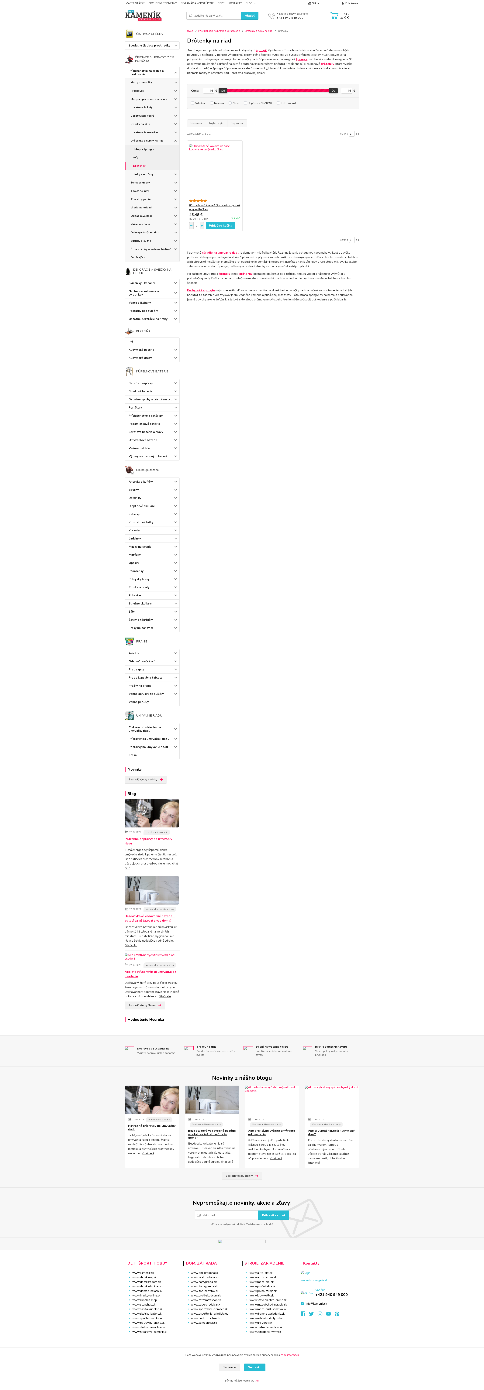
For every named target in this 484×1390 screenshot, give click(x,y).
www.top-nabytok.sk (204, 1291)
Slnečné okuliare (140, 603)
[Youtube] (330, 1315)
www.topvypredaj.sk (204, 1286)
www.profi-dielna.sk (262, 1286)
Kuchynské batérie (141, 350)
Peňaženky (136, 571)
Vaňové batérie (139, 448)
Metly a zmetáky (141, 82)
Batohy (134, 490)
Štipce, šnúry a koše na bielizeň (151, 249)
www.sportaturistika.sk (147, 1318)
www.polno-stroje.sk (263, 1291)
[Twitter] (313, 1315)
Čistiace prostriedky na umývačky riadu (145, 729)
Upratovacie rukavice (144, 132)
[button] (210, 1330)
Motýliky (135, 555)
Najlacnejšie (216, 123)
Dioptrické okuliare (142, 506)
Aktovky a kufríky (141, 482)
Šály (132, 612)
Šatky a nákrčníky (141, 620)
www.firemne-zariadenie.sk (267, 1314)
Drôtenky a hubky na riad (147, 140)
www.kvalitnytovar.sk (205, 1277)
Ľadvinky (135, 538)
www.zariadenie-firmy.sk (265, 1332)
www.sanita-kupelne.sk (147, 1309)
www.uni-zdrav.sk (261, 1323)
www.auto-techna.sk (263, 1277)
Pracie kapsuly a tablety (145, 678)
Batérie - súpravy (141, 383)
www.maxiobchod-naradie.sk (268, 1304)
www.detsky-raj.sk (144, 1277)
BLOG (249, 3)
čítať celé (131, 945)
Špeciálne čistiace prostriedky (149, 45)
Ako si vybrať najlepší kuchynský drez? (331, 1132)
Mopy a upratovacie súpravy (149, 99)
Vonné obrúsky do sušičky (146, 694)
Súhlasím (254, 1367)
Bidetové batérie (140, 391)
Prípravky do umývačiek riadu (149, 739)
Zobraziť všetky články (142, 1005)
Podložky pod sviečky (143, 311)
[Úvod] (154, 16)
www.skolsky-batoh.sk (146, 1314)
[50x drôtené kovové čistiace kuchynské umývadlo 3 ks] (214, 169)
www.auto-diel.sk (261, 1273)
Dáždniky (135, 498)
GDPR (221, 3)
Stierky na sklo (140, 124)
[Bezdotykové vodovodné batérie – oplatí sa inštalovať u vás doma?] (152, 891)
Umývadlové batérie (143, 440)
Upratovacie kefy (141, 107)
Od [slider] (223, 91)
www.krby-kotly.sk (262, 1295)
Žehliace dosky (140, 182)
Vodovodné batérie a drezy (160, 909)
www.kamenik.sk (143, 1273)
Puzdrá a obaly (139, 587)
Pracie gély (136, 669)
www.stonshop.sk (143, 1304)
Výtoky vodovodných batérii (148, 456)
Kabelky (134, 514)
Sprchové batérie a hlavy (146, 432)
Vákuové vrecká (140, 224)
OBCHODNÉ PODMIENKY (162, 3)
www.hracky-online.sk (146, 1295)
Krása (133, 755)
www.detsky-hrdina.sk (146, 1286)
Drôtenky (139, 166)
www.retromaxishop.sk (206, 1300)
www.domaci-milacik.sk (147, 1291)
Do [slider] (333, 91)
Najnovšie (196, 123)
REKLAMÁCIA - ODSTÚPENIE (197, 3)
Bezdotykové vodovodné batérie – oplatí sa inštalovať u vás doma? (150, 918)
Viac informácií (290, 1355)
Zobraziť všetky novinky (143, 779)
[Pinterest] (337, 1315)
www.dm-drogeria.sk (204, 1273)
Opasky (134, 563)
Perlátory (135, 407)
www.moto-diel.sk (262, 1282)
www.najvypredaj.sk (204, 1282)
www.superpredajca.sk (205, 1304)
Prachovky (137, 91)
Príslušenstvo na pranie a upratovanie (146, 72)
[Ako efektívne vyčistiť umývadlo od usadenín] (152, 958)
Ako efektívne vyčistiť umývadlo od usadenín (150, 974)
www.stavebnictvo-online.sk (268, 1300)
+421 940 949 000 (290, 18)
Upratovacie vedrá (142, 116)
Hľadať (249, 16)
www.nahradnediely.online (267, 1318)
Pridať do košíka (220, 226)
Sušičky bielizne (141, 241)
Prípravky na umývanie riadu (148, 747)
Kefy (135, 157)
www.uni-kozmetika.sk (205, 1318)
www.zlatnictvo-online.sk (148, 1327)
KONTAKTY (235, 3)
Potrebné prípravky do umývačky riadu (148, 841)
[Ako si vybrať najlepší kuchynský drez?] (332, 1100)
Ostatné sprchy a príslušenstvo (150, 399)
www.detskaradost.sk (146, 1282)
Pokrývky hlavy (139, 579)
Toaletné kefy (140, 191)
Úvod (190, 31)
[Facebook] (305, 1315)
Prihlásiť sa (270, 1215)
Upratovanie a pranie (157, 832)
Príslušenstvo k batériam (146, 416)
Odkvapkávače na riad (145, 232)
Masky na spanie (140, 547)
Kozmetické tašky (141, 522)
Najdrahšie (237, 123)
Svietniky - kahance (142, 283)
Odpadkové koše (141, 216)
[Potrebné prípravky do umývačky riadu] (152, 814)
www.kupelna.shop (144, 1300)
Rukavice (135, 595)
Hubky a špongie (143, 149)
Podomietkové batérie (144, 424)
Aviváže (134, 653)
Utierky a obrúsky (142, 174)
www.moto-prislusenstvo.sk (268, 1309)
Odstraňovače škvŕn (142, 661)
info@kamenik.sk (316, 1304)
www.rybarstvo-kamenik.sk (149, 1332)
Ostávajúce (138, 257)
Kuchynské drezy (140, 358)
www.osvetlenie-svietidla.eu (209, 1314)
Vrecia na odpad (141, 207)
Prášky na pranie (140, 686)
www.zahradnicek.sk (204, 1323)
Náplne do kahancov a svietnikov (144, 292)
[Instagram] (322, 1315)
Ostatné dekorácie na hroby (148, 319)
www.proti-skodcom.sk (206, 1295)
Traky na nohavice (141, 628)
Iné (131, 342)
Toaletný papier (141, 199)
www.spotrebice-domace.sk (209, 1309)
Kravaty (134, 530)
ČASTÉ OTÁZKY (135, 3)
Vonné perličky (139, 702)
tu (257, 1380)
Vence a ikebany (140, 303)
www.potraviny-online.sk (148, 1323)
